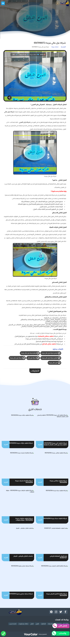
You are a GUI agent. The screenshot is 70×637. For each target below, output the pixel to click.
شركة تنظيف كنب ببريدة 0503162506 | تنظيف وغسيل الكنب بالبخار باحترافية (55, 444)
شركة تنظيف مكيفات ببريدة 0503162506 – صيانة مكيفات (24, 519)
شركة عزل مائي (31, 358)
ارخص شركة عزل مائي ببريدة (49, 353)
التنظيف (43, 623)
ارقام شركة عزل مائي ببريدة (28, 353)
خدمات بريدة (33, 54)
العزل (37, 623)
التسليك (50, 623)
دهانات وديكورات (23, 623)
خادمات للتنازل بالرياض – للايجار (23, 556)
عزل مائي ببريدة (53, 362)
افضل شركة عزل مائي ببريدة (49, 358)
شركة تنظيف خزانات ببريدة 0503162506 (21, 443)
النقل (31, 623)
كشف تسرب (12, 623)
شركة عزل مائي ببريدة (16, 358)
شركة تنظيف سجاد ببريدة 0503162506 (55, 518)
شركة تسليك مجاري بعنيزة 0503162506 (21, 594)
